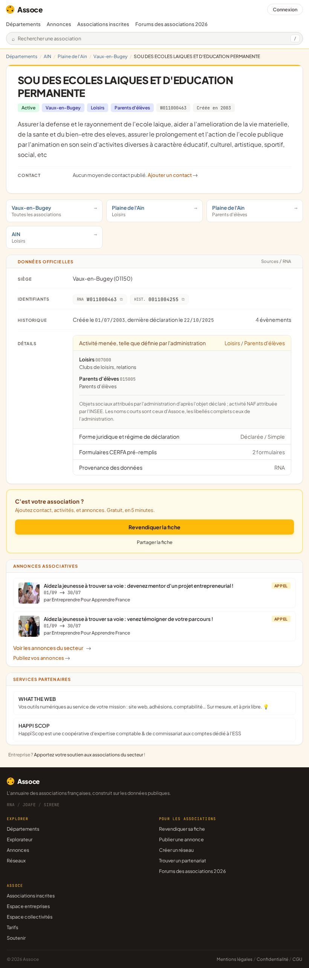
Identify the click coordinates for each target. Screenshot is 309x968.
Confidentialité (272, 959)
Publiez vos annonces (41, 658)
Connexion (285, 9)
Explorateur (19, 839)
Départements (23, 24)
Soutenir (16, 938)
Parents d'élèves (132, 108)
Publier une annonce (181, 839)
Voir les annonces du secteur (52, 647)
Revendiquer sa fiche (182, 829)
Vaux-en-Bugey (110, 56)
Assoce (30, 9)
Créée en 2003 (214, 108)
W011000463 (173, 108)
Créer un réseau (176, 850)
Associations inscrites (103, 24)
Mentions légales (234, 959)
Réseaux (16, 860)
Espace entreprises (28, 906)
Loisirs (97, 108)
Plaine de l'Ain (72, 56)
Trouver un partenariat (182, 860)
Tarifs (12, 927)
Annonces (59, 24)
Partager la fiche (155, 542)
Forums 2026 (171, 24)
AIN (47, 56)
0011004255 (156, 299)
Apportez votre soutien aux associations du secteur (88, 754)
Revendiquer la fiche (154, 527)
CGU (297, 959)
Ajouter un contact (173, 175)
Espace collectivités (29, 917)
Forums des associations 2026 (192, 871)
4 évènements (273, 319)
